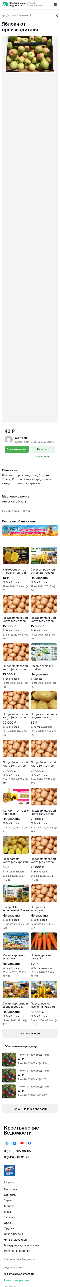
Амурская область (14, 501)
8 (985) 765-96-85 (17, 1151)
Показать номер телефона (17, 450)
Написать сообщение (43, 450)
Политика (10, 1189)
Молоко (9, 1206)
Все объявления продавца (30, 1109)
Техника (9, 1217)
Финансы (10, 1195)
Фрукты (9, 1228)
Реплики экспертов (17, 1250)
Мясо (7, 1211)
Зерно (8, 1200)
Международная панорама (22, 1245)
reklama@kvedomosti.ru (19, 1274)
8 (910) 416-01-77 (16, 1157)
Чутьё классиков (15, 1239)
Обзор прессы (13, 1234)
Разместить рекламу (17, 1280)
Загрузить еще (30, 1033)
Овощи (8, 1222)
